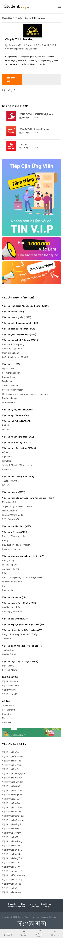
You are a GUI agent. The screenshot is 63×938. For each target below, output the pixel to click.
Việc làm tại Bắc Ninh (11, 769)
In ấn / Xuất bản (9, 511)
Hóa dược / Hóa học (11, 549)
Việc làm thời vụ (9, 690)
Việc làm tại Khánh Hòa (12, 782)
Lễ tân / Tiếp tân (9, 565)
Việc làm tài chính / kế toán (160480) (19, 448)
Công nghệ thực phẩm (12, 611)
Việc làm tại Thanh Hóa (12, 871)
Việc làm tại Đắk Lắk (11, 845)
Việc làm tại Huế (9, 888)
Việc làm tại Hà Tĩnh (11, 867)
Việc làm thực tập (10, 694)
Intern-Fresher (8, 402)
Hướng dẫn (34, 907)
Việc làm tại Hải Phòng (12, 765)
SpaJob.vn (7, 714)
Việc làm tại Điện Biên (12, 850)
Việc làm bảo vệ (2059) (13, 311)
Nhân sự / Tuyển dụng (12, 349)
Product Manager (10, 398)
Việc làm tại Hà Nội (10, 752)
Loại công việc (10, 677)
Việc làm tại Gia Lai (10, 862)
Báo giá (47, 907)
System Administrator (12, 390)
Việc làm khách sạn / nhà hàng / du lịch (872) (23, 556)
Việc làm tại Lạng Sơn (12, 795)
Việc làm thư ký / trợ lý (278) (15, 619)
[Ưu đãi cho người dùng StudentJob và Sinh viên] (31, 732)
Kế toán (5, 452)
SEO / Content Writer (11, 519)
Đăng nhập (55, 935)
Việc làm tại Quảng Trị (12, 824)
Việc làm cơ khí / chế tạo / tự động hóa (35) (22, 646)
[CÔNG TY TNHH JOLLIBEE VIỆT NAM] (11, 116)
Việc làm (23, 935)
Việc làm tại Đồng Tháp (12, 858)
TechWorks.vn (8, 705)
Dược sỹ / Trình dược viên (13, 536)
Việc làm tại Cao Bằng (12, 841)
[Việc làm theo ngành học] (31, 273)
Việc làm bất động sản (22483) (16, 317)
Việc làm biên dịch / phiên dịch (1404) (20, 323)
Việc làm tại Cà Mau (11, 837)
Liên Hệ (33, 904)
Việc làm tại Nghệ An (11, 803)
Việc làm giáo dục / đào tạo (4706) (18, 329)
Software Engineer (11, 373)
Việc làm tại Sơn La (10, 828)
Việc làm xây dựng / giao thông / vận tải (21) (23, 624)
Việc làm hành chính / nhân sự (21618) (20, 340)
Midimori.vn (7, 718)
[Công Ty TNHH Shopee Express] (11, 131)
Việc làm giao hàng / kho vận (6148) (19, 334)
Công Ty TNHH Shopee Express (34, 129)
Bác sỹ (5, 540)
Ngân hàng (7, 457)
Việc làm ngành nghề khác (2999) (18, 437)
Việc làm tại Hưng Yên (12, 778)
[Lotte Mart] (11, 145)
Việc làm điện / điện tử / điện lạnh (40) (20, 661)
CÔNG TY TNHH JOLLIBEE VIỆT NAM (36, 114)
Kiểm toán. (7, 461)
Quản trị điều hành (10, 353)
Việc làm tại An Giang (12, 892)
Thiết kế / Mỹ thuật (10, 481)
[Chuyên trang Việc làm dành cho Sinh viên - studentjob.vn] (16, 6)
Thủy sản (6, 638)
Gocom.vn (6, 722)
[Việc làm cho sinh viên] (31, 248)
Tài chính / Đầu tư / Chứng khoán (17, 465)
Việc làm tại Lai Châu (11, 786)
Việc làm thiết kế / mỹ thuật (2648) (18, 476)
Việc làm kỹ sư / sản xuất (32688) (17, 410)
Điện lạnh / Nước (9, 670)
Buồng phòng (8, 560)
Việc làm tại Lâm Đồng (12, 790)
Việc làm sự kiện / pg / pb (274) (16, 442)
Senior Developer (10, 385)
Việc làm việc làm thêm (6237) (16, 526)
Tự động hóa (8, 650)
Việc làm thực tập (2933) (13, 492)
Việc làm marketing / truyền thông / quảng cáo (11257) (28, 498)
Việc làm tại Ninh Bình (12, 807)
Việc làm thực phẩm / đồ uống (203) (19, 603)
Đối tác (6, 701)
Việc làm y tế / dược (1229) (14, 532)
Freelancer (7, 381)
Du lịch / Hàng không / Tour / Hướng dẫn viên (22, 577)
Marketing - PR (9, 502)
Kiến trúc (6, 485)
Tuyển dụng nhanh (39, 935)
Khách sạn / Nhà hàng (12, 582)
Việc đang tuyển (11, 79)
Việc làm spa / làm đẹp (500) (15, 415)
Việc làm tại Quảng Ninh (13, 820)
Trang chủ (12, 904)
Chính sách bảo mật (16, 907)
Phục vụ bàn (7, 590)
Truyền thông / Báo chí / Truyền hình (18, 506)
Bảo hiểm (6, 469)
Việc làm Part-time (10, 685)
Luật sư (5, 429)
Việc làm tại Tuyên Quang (13, 875)
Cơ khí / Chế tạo (9, 654)
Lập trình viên (8, 368)
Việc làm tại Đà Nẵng (11, 761)
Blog (23, 904)
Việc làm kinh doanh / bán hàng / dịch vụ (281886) (25, 306)
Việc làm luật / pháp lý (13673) (16, 421)
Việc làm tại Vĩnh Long (12, 879)
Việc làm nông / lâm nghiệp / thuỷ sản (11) (22, 630)
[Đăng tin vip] (31, 197)
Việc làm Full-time (10, 681)
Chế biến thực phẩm (11, 607)
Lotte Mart (24, 144)
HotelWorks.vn (8, 710)
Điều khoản (46, 904)
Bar (3, 586)
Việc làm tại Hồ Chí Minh (13, 756)
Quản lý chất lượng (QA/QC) (15, 357)
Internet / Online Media (12, 515)
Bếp (4, 573)
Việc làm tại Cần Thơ (11, 884)
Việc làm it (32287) (11, 364)
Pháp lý (5, 425)
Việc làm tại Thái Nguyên (13, 773)
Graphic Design (9, 377)
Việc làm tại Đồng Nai (11, 854)
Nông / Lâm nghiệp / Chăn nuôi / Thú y (19, 634)
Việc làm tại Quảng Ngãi (13, 816)
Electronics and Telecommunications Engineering (25, 394)
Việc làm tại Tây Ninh (11, 833)
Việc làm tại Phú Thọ (11, 812)
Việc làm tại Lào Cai (11, 799)
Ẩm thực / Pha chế (10, 569)
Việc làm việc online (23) (14, 597)
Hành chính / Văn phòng (13, 344)
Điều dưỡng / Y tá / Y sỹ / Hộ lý (16, 545)
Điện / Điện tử (8, 666)
